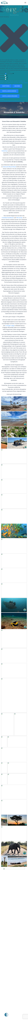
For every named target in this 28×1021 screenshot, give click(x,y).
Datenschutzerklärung (13, 101)
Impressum (21, 101)
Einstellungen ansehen (9, 91)
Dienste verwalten (13, 81)
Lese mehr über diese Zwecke (20, 82)
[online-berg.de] (5, 3)
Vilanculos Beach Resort (9, 166)
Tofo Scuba (19, 217)
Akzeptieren (5, 86)
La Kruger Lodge (9, 325)
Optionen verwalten (4, 81)
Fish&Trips (4, 151)
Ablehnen (17, 86)
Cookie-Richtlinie (4, 101)
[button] (14, 38)
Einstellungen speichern (9, 96)
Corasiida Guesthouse (8, 217)
